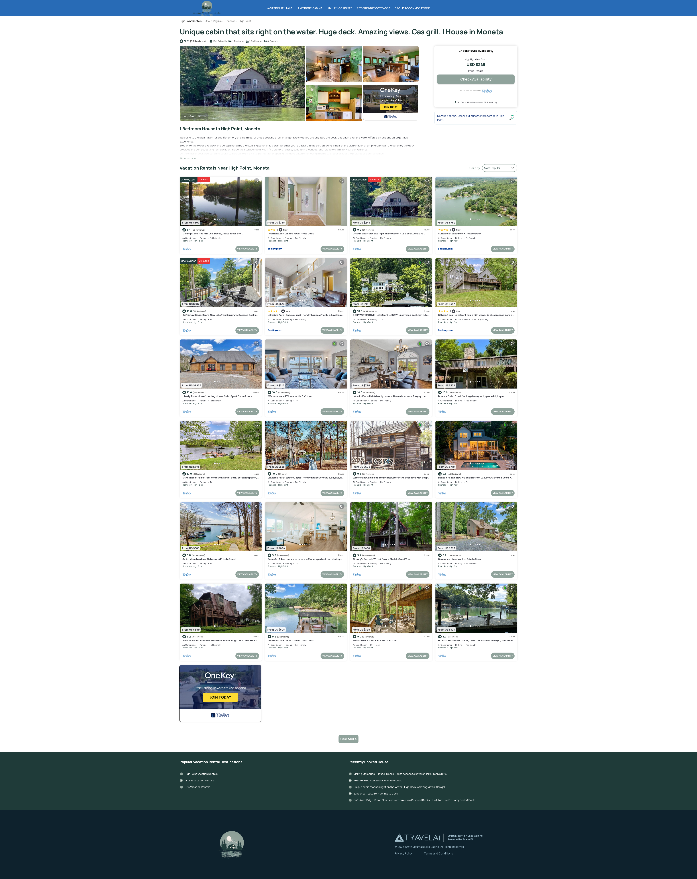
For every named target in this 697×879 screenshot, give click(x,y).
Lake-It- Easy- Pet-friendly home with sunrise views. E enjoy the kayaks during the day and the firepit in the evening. (389, 398)
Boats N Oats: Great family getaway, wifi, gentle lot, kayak (471, 396)
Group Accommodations (413, 8)
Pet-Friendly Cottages (373, 8)
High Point (245, 21)
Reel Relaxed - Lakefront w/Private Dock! (291, 233)
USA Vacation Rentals (197, 787)
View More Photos (195, 116)
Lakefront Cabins (309, 8)
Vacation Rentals (279, 8)
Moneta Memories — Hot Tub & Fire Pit (375, 640)
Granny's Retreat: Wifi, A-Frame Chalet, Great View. (382, 559)
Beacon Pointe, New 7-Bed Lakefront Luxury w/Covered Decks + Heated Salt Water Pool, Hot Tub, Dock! (474, 479)
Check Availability (476, 79)
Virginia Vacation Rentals (199, 780)
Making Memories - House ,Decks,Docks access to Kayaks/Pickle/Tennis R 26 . (211, 235)
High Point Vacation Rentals (201, 774)
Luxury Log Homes (339, 8)
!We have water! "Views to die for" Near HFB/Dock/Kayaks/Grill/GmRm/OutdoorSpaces (295, 398)
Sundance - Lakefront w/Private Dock (459, 233)
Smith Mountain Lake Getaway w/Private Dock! (209, 559)
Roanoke (230, 21)
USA (207, 21)
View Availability (247, 248)
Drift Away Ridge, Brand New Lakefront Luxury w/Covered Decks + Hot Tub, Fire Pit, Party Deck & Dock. (220, 316)
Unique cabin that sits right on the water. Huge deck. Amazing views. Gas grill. (400, 787)
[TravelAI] (417, 837)
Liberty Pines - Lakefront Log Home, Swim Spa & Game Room (217, 396)
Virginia (217, 21)
